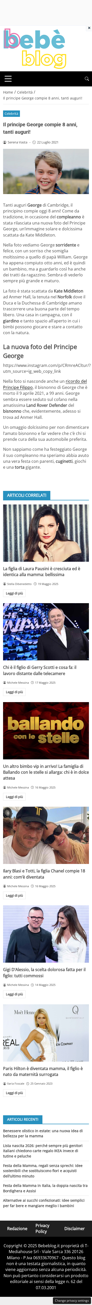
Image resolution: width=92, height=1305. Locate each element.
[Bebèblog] (34, 48)
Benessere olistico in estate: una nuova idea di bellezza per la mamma (43, 1133)
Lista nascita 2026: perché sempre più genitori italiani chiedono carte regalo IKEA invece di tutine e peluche (43, 1150)
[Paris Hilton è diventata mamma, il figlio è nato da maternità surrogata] (46, 1033)
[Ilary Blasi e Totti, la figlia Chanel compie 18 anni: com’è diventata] (46, 835)
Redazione (17, 1228)
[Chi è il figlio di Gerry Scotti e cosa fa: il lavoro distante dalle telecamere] (46, 631)
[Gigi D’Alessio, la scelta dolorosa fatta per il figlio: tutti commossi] (46, 934)
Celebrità (11, 113)
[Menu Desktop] (8, 78)
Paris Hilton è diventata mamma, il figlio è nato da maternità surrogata (43, 1071)
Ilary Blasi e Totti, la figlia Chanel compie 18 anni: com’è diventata (44, 874)
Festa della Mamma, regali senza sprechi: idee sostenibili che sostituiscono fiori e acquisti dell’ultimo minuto (43, 1170)
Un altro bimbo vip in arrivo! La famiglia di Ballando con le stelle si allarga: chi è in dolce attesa (46, 772)
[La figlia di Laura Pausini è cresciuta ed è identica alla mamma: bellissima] (46, 533)
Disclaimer (74, 1228)
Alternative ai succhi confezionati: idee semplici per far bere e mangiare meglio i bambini (44, 1203)
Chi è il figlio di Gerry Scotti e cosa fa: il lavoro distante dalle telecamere (39, 670)
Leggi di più (14, 593)
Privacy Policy (42, 1228)
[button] (87, 79)
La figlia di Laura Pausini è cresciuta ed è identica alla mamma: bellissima (41, 571)
